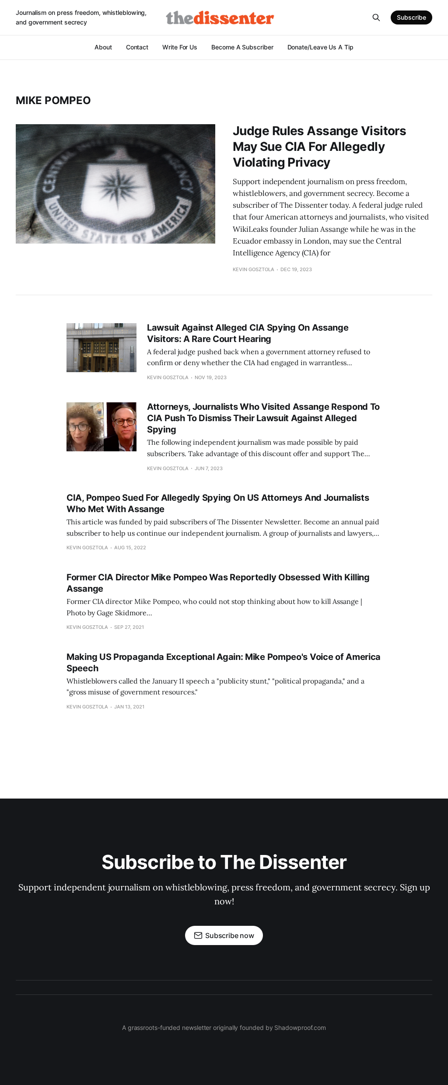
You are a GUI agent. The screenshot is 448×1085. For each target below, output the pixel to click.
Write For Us (179, 47)
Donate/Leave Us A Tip (320, 47)
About (103, 47)
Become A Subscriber (242, 47)
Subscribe (411, 17)
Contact (137, 47)
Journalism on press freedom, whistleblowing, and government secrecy (81, 17)
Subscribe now (229, 935)
